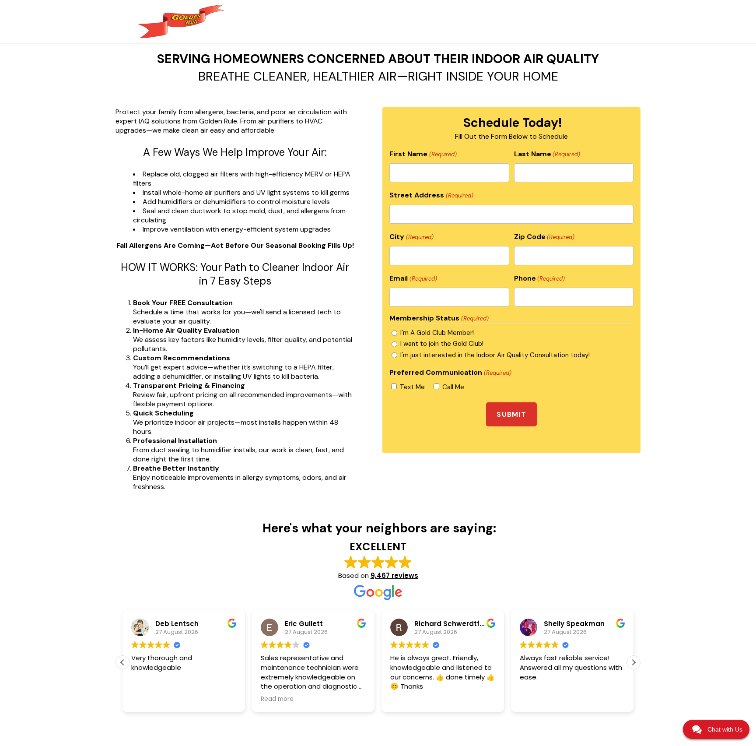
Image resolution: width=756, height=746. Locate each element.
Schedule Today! (512, 123)
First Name (422, 153)
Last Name (547, 153)
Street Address (431, 195)
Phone (539, 278)
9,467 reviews (394, 575)
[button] (633, 662)
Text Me (412, 387)
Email (413, 278)
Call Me (453, 387)
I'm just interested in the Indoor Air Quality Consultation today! (495, 355)
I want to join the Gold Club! (441, 343)
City (411, 236)
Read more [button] (277, 699)
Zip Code (544, 236)
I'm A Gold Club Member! (437, 332)
